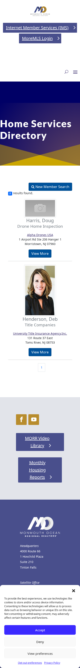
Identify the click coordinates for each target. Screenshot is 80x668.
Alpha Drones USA (40, 235)
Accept (40, 630)
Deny (40, 642)
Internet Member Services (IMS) (37, 28)
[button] (73, 590)
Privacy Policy (52, 663)
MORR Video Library (37, 441)
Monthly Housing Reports (37, 470)
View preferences (40, 653)
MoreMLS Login (37, 38)
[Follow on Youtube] (33, 419)
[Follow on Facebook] (21, 419)
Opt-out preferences (30, 663)
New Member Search (52, 186)
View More (40, 253)
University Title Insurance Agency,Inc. (40, 333)
